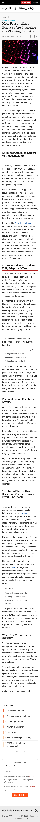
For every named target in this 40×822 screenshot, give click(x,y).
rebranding (26, 513)
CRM (12, 567)
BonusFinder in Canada (25, 223)
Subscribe (26, 2)
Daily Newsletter (12, 780)
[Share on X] (36, 36)
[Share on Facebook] (32, 36)
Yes (8, 790)
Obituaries (10, 782)
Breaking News (28, 780)
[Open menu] (2, 2)
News (5, 17)
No (14, 790)
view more (19, 751)
